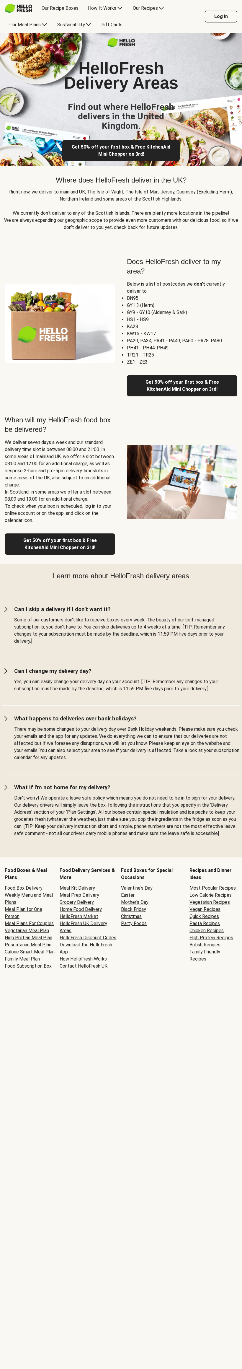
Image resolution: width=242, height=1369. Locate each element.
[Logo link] (121, 45)
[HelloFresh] (18, 8)
